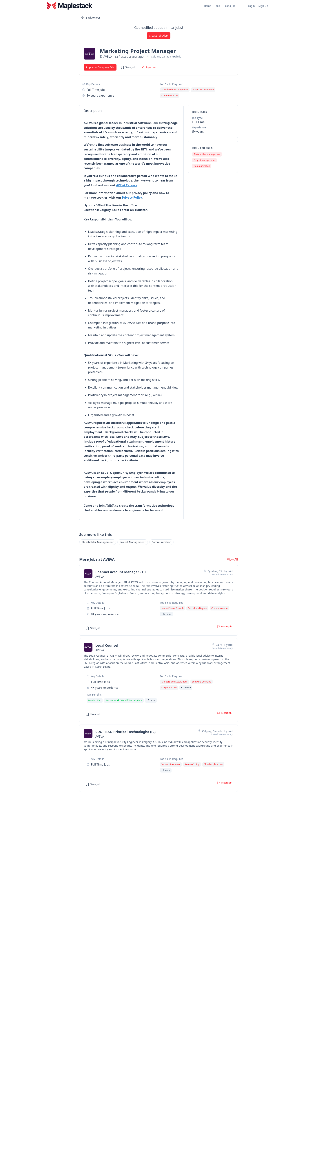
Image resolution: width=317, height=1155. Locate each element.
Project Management (132, 542)
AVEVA (107, 57)
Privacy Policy (132, 197)
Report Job (150, 67)
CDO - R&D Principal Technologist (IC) (125, 732)
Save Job (130, 67)
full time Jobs (96, 90)
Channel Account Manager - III (120, 572)
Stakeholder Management (98, 542)
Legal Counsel (106, 645)
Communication (161, 542)
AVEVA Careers (126, 185)
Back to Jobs (93, 17)
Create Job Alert (158, 35)
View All (232, 559)
